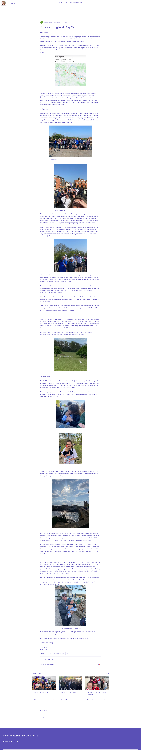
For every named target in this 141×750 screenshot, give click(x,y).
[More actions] (100, 22)
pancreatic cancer (59, 653)
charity (43, 653)
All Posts (34, 11)
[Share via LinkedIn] (49, 659)
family (49, 653)
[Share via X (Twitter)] (45, 659)
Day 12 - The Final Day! (41, 692)
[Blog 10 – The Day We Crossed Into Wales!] (97, 683)
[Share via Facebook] (41, 659)
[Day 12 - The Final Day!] (44, 683)
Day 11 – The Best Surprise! (69, 692)
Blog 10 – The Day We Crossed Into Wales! (96, 693)
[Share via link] (53, 659)
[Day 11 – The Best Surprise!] (70, 683)
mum (68, 653)
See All (107, 673)
